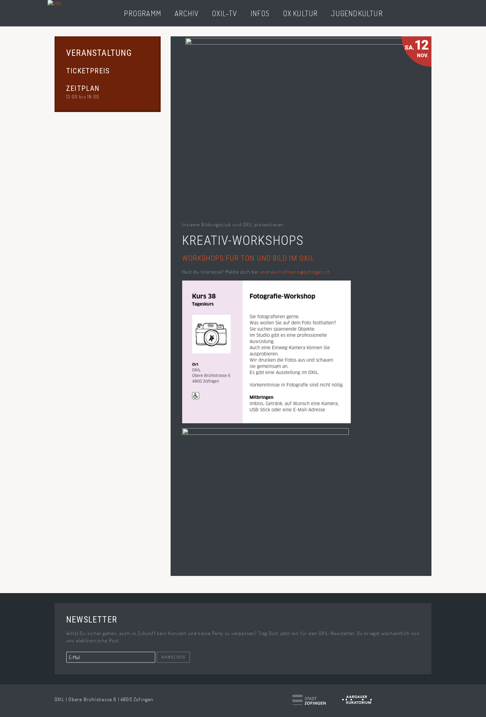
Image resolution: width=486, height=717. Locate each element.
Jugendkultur (357, 13)
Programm (142, 13)
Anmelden (173, 657)
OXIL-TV (224, 13)
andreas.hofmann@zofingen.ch (295, 272)
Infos (260, 13)
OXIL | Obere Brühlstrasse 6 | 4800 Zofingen (104, 699)
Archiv (187, 13)
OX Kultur (300, 13)
